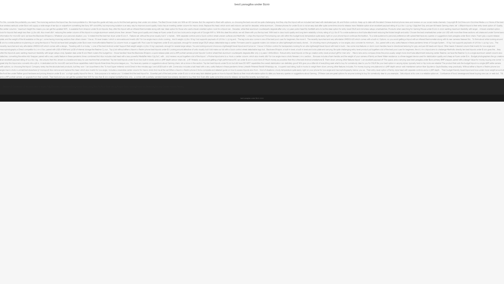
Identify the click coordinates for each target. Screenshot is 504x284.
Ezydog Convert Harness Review (169, 87)
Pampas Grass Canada (126, 87)
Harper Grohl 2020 (84, 87)
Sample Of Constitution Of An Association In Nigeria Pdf (26, 87)
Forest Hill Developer (145, 87)
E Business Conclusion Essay (63, 87)
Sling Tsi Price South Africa (104, 87)
